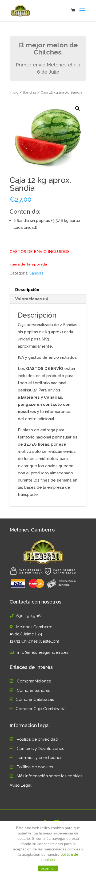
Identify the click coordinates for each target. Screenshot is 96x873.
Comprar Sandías (33, 690)
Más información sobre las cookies (49, 776)
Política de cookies (35, 767)
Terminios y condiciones (39, 757)
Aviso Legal (20, 785)
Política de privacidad (37, 739)
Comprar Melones (34, 681)
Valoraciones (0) (31, 299)
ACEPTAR (48, 868)
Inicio (14, 92)
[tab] (48, 289)
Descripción (27, 289)
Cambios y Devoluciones (40, 748)
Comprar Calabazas (35, 699)
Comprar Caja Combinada (41, 708)
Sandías (30, 92)
